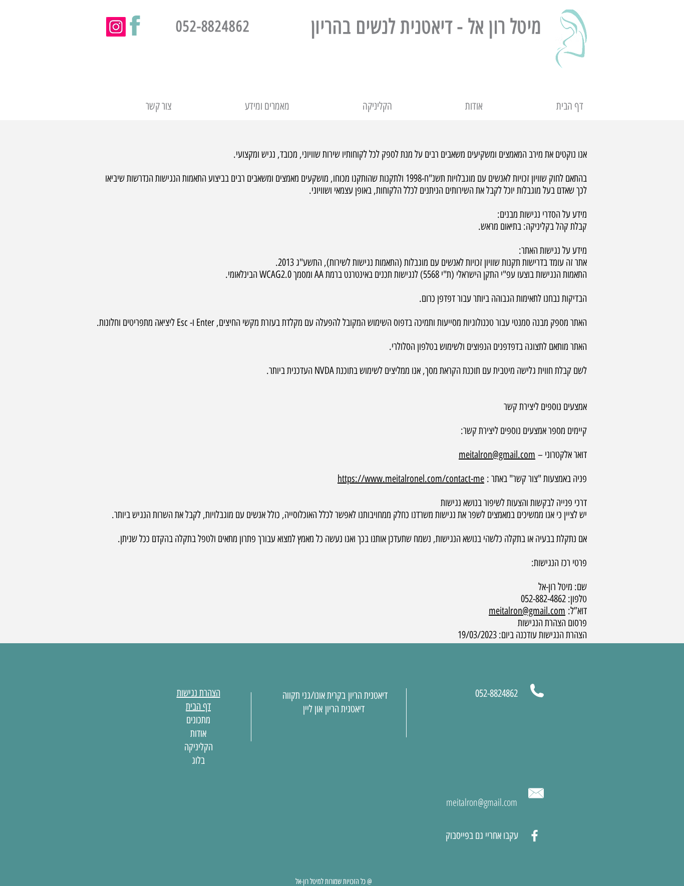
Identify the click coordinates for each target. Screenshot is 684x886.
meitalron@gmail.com (497, 455)
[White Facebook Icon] (534, 835)
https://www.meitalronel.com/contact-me (410, 479)
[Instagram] (116, 27)
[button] (238, 106)
